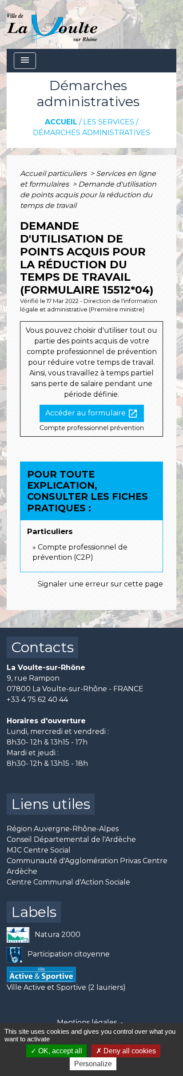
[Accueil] (52, 24)
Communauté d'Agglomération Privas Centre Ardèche (87, 866)
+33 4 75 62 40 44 (37, 699)
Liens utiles (50, 804)
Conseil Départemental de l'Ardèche (71, 839)
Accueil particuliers (54, 173)
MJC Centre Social (39, 850)
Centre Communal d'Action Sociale (68, 882)
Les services (108, 122)
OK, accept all (59, 1051)
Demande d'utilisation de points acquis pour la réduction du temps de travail (88, 195)
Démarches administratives (91, 132)
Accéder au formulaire (91, 413)
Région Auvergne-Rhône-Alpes (63, 829)
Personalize (93, 1064)
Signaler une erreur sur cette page (100, 584)
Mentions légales (87, 1022)
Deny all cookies (129, 1051)
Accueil (61, 122)
